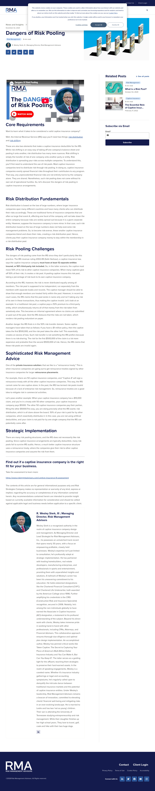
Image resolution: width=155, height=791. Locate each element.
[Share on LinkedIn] (19, 52)
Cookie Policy (113, 13)
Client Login (142, 3)
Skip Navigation (13, 3)
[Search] (147, 10)
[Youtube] (140, 779)
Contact (124, 765)
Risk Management (13, 39)
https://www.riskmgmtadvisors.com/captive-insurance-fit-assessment (37, 477)
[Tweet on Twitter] (14, 52)
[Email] (31, 52)
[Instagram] (146, 779)
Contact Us (130, 3)
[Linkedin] (122, 779)
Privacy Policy (107, 770)
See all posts (143, 76)
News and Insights (15, 24)
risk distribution (76, 136)
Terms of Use (120, 770)
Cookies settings (82, 25)
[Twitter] (128, 779)
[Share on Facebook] (8, 52)
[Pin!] (25, 52)
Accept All (98, 25)
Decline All (115, 25)
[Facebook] (134, 779)
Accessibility (144, 770)
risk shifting (15, 140)
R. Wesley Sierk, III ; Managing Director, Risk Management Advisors (36, 45)
